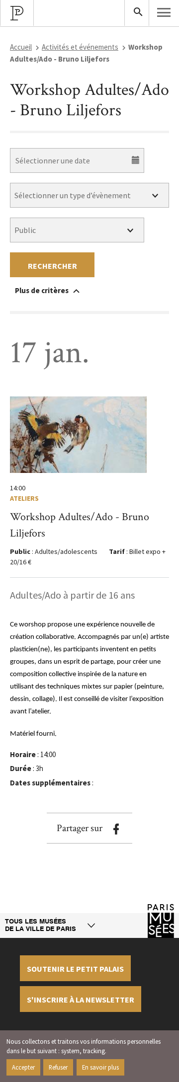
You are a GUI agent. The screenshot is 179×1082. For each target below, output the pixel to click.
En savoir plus (100, 1067)
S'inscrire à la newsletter (80, 1000)
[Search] (136, 13)
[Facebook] (115, 829)
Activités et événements (80, 47)
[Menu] (164, 12)
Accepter (23, 1067)
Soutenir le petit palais (75, 969)
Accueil (21, 47)
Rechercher (52, 266)
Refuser (58, 1067)
